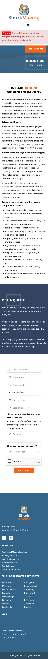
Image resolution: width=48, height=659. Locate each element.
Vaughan (29, 582)
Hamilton (29, 603)
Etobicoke (7, 607)
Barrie (28, 607)
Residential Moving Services (14, 552)
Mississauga (8, 596)
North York (30, 593)
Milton (28, 596)
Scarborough (31, 586)
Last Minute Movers (10, 559)
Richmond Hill (9, 589)
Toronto (7, 586)
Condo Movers (8, 566)
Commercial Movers (11, 569)
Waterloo (7, 582)
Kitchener (29, 600)
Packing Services (9, 555)
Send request (24, 470)
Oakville (6, 593)
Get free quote (36, 49)
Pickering (29, 589)
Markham (7, 600)
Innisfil (6, 603)
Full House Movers (10, 562)
